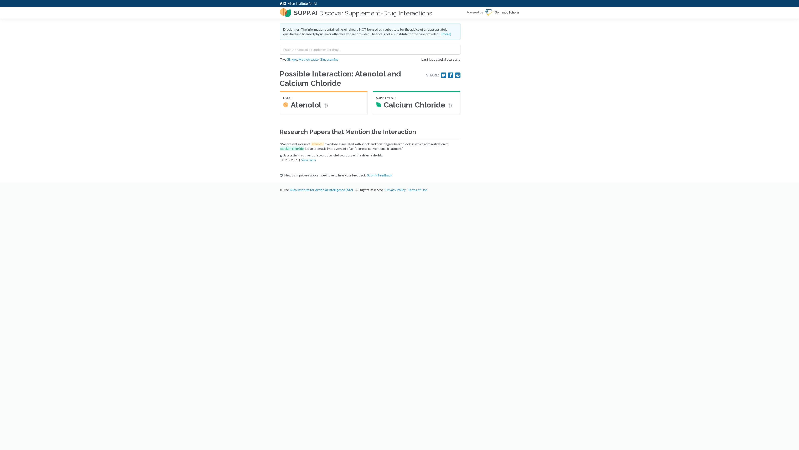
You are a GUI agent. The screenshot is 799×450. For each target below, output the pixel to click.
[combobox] (370, 48)
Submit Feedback (379, 175)
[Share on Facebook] (451, 75)
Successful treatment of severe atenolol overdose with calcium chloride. (333, 155)
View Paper (308, 160)
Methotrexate (308, 59)
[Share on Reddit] (458, 75)
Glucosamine (329, 59)
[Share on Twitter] (443, 75)
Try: (283, 59)
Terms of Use (417, 190)
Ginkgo (292, 59)
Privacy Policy (395, 190)
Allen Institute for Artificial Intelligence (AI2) (321, 190)
